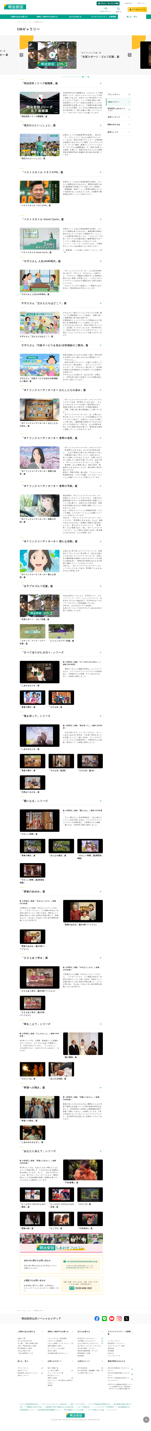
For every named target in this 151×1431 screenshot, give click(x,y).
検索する (118, 11)
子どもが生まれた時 (25, 1341)
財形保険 (81, 1356)
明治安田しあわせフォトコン (116, 109)
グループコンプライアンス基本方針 (54, 1404)
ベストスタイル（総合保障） (58, 1338)
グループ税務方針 (83, 1407)
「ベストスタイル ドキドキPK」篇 (42, 172)
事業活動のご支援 (84, 1353)
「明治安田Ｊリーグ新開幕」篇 (39, 83)
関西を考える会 (114, 124)
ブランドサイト (114, 94)
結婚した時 (21, 1338)
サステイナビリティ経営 (116, 1346)
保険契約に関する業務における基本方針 (60, 1407)
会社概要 (111, 1351)
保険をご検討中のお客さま (47, 17)
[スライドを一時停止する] (88, 77)
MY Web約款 (82, 1368)
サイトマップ (112, 1410)
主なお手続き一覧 (24, 1351)
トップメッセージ (114, 1341)
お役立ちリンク (84, 1361)
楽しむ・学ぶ (132, 17)
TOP (18, 22)
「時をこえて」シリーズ (36, 1024)
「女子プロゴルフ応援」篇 (37, 586)
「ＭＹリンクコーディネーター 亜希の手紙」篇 (49, 486)
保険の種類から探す (55, 1346)
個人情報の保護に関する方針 (75, 1267)
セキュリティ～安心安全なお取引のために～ (60, 1382)
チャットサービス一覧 (55, 1373)
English (127, 3)
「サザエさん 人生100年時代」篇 (41, 261)
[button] (21, 55)
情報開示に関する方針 (34, 1407)
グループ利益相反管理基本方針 (99, 1404)
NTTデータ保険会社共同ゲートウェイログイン (119, 1379)
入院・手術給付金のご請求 (27, 1346)
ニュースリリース (114, 1356)
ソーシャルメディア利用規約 (103, 1407)
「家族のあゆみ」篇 (33, 891)
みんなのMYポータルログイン (88, 1343)
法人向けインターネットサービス (89, 1346)
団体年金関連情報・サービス (88, 1351)
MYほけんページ (53, 1375)
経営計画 (111, 1348)
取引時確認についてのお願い (74, 1410)
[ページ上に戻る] (146, 1420)
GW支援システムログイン (87, 1341)
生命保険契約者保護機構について (49, 1410)
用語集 (50, 1385)
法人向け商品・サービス (86, 1348)
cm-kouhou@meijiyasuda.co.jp (82, 1261)
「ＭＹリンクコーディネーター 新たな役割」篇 (49, 541)
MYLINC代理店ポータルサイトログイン (119, 1369)
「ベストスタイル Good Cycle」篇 (42, 219)
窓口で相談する (53, 1368)
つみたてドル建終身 (55, 1341)
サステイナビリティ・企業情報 (103, 17)
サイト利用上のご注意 (96, 1410)
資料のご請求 (52, 1378)
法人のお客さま (75, 17)
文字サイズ (140, 3)
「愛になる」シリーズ (34, 801)
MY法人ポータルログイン (87, 1338)
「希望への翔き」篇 (33, 1087)
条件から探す (52, 1351)
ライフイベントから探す (56, 1348)
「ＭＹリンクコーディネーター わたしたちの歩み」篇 (53, 390)
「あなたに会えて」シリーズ (38, 1151)
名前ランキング (114, 117)
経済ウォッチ (113, 132)
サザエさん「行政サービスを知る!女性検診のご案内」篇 (54, 345)
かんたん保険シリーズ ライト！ (59, 1343)
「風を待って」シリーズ (35, 716)
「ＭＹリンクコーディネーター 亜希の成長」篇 (49, 438)
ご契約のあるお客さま (19, 17)
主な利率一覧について (85, 1373)
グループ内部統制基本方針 (29, 1404)
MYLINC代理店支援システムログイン (119, 1374)
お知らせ (111, 1353)
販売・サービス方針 (78, 1404)
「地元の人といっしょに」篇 (38, 125)
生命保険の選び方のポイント (58, 1353)
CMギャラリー (113, 102)
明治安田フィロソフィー (116, 1343)
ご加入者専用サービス (25, 1353)
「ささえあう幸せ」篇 (34, 957)
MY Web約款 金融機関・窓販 (89, 1370)
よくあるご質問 (53, 1370)
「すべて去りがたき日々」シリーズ (42, 652)
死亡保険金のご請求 (25, 1348)
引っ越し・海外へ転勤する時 (28, 1343)
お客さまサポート (105, 11)
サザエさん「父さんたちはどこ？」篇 (44, 303)
